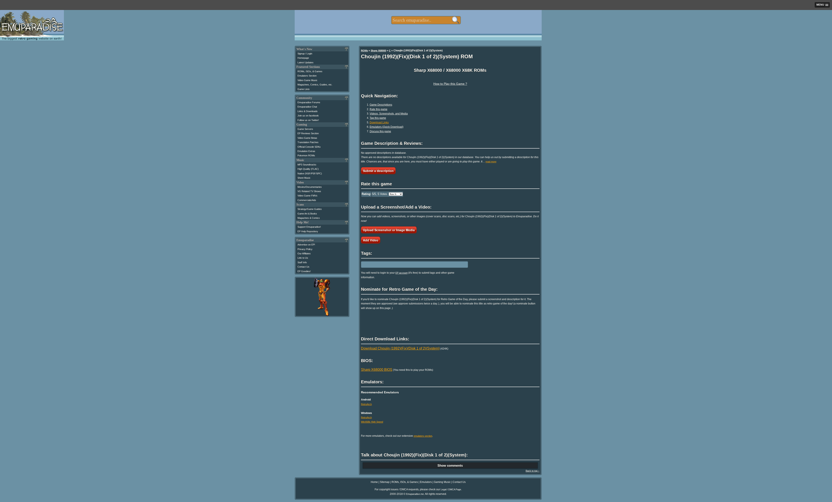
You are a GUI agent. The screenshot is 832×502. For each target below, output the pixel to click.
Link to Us (302, 258)
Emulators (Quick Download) (386, 126)
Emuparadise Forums (308, 102)
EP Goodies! (304, 271)
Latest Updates (305, 62)
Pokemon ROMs (306, 155)
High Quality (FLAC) (308, 169)
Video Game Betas (307, 138)
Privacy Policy (304, 249)
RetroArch (366, 404)
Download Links (379, 122)
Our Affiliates (304, 253)
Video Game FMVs (307, 195)
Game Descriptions (381, 104)
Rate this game (378, 109)
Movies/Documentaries (309, 187)
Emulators (426, 482)
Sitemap (385, 482)
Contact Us (303, 266)
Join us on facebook (308, 115)
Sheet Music (303, 178)
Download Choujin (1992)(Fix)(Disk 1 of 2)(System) (400, 348)
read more (491, 161)
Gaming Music (442, 482)
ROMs (364, 50)
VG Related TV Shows (309, 191)
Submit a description (378, 170)
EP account (401, 272)
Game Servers (305, 129)
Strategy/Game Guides (309, 209)
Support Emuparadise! (309, 227)
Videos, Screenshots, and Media (389, 113)
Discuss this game (380, 131)
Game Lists (303, 89)
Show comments (450, 465)
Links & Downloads (307, 111)
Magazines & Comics (308, 218)
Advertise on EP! (306, 244)
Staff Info (302, 262)
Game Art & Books (307, 213)
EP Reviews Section (308, 133)
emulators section (423, 436)
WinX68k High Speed (372, 421)
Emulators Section (307, 75)
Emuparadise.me (415, 494)
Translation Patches (307, 142)
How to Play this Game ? (450, 83)
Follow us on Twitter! (308, 120)
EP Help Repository (307, 231)
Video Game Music (307, 80)
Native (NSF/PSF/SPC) (309, 173)
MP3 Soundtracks (306, 164)
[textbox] (426, 20)
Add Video (370, 240)
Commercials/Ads (306, 200)
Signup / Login (304, 53)
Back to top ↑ (533, 470)
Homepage (303, 58)
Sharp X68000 (378, 50)
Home (374, 482)
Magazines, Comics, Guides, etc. (314, 84)
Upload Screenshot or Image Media (389, 230)
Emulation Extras (306, 151)
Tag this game (378, 117)
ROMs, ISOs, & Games (309, 71)
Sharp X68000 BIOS (376, 369)
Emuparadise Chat (307, 106)
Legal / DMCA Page (451, 489)
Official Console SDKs (309, 147)
